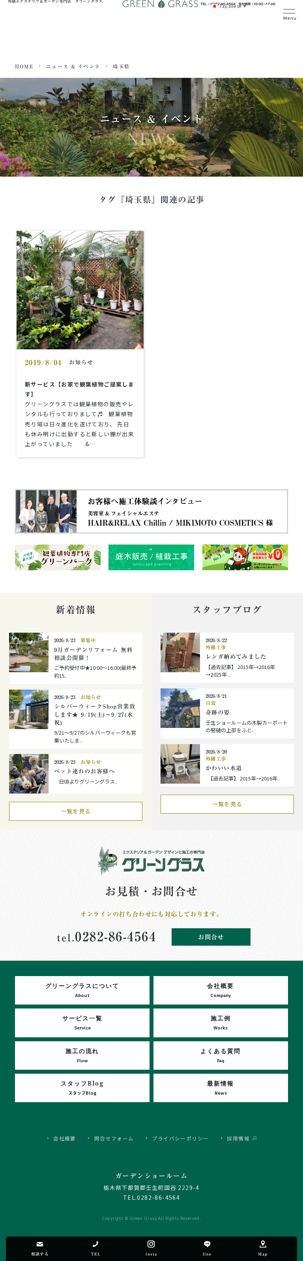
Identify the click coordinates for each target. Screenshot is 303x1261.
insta (151, 1254)
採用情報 (238, 1138)
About (82, 989)
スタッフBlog (82, 1087)
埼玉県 (121, 66)
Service (82, 1022)
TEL (96, 1254)
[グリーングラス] (151, 850)
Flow (82, 1054)
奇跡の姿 (218, 712)
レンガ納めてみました (236, 657)
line (207, 1254)
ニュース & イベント (73, 66)
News (220, 1087)
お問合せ (211, 937)
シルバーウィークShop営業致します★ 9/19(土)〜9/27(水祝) (94, 714)
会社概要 (64, 1138)
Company (220, 989)
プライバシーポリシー (180, 1138)
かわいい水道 (224, 768)
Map (262, 1254)
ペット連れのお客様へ (84, 771)
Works (221, 1022)
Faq (220, 1054)
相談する (40, 1254)
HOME (24, 66)
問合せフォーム (114, 1138)
